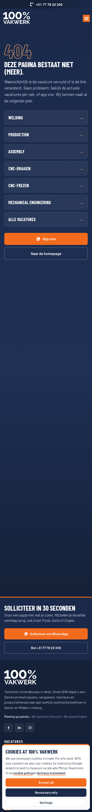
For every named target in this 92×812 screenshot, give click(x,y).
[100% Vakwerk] (20, 678)
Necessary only (46, 792)
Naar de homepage (46, 253)
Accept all (46, 782)
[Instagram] (30, 727)
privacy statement (52, 773)
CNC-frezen (46, 185)
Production (46, 134)
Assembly (46, 151)
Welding (46, 117)
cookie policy (23, 773)
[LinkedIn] (19, 727)
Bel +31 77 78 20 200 (46, 648)
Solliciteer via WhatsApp (49, 634)
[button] (86, 18)
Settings (46, 802)
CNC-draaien (46, 168)
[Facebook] (8, 727)
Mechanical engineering (46, 202)
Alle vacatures (46, 219)
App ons (49, 239)
